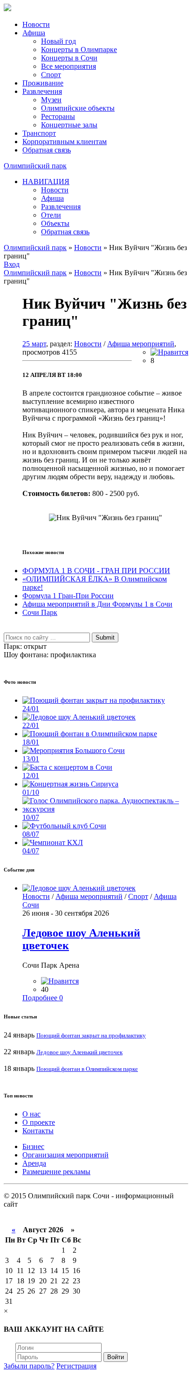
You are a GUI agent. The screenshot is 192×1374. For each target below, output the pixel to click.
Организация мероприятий (65, 1155)
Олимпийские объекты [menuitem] (78, 108)
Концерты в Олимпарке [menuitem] (79, 49)
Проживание (42, 83)
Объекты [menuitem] (55, 223)
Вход (12, 264)
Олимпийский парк (35, 166)
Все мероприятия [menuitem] (68, 66)
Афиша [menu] (33, 33)
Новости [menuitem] (55, 190)
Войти (115, 1357)
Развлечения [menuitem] (61, 207)
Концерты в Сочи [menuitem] (69, 58)
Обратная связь (46, 150)
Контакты (38, 1131)
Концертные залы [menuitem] (69, 125)
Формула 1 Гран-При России (68, 596)
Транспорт (39, 133)
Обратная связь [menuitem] (65, 232)
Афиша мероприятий (140, 344)
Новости (36, 24)
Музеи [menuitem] (51, 100)
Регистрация (76, 1366)
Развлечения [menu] (42, 91)
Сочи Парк (39, 612)
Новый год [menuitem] (58, 41)
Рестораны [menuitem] (58, 116)
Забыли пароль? (29, 1366)
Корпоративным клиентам (64, 141)
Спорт (138, 896)
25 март (34, 344)
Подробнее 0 (42, 998)
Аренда (34, 1163)
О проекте (38, 1122)
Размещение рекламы (56, 1172)
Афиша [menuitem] (52, 198)
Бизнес (33, 1146)
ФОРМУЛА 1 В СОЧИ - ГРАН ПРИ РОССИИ (96, 571)
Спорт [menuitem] (51, 75)
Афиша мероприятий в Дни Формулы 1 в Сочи (97, 604)
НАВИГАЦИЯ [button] (45, 181)
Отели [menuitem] (51, 215)
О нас (31, 1114)
